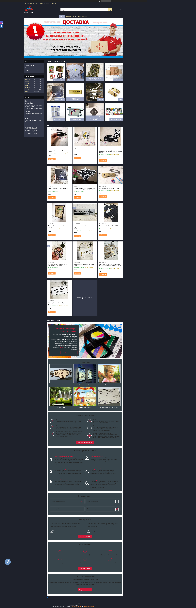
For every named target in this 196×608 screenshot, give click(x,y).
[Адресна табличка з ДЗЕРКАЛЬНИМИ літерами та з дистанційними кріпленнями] (59, 175)
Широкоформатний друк (77, 119)
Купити (52, 159)
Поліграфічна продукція (116, 119)
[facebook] (47, 597)
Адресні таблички (59, 99)
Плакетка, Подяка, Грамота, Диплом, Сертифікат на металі (57, 226)
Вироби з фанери (117, 79)
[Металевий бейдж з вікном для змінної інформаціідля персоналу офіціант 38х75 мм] (110, 250)
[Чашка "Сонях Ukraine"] (85, 136)
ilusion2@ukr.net (30, 102)
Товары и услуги (70, 16)
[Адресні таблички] (56, 92)
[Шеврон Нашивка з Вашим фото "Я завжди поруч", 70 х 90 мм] (59, 250)
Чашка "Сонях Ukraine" (80, 150)
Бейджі (120, 99)
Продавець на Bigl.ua (73, 605)
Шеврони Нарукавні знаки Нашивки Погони (94, 79)
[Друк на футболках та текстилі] (75, 72)
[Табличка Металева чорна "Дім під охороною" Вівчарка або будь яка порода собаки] (110, 136)
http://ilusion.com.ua (31, 100)
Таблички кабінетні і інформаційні (75, 99)
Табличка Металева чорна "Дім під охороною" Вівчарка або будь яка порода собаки (110, 151)
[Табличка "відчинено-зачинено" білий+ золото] (85, 250)
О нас (79, 16)
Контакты (84, 16)
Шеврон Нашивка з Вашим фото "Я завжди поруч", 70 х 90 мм (57, 265)
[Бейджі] (114, 92)
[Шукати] (110, 9)
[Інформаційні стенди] (56, 112)
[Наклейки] (95, 92)
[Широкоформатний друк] (75, 112)
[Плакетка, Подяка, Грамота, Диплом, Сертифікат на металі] (59, 212)
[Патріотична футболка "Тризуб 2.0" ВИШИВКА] (110, 212)
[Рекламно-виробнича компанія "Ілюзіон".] (41, 8)
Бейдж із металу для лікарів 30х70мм (109, 188)
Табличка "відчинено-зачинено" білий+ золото (84, 265)
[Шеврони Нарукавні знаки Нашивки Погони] (95, 72)
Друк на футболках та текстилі (76, 79)
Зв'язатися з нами (85, 568)
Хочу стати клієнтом (85, 589)
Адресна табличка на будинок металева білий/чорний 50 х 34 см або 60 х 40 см (84, 189)
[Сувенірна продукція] (56, 72)
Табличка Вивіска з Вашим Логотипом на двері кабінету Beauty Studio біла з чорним (59, 303)
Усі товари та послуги (84, 298)
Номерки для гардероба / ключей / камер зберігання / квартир (95, 118)
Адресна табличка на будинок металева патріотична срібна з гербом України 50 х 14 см (84, 227)
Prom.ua (81, 603)
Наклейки (100, 99)
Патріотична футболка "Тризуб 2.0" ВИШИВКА (108, 226)
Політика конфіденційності (88, 606)
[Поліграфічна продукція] (114, 112)
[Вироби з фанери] (114, 72)
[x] (49, 597)
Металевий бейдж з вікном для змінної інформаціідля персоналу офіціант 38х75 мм (110, 265)
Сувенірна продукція (59, 79)
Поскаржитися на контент (76, 606)
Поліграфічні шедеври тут (85, 442)
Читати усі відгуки (85, 536)
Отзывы (27, 70)
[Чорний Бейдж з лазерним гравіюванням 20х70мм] (59, 136)
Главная (62, 16)
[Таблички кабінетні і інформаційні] (75, 92)
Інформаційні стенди (58, 119)
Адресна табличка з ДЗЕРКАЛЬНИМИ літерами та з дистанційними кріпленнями (59, 189)
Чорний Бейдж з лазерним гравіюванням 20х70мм (58, 150)
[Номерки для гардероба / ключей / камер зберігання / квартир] (95, 112)
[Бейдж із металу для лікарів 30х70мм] (110, 175)
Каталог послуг (69, 352)
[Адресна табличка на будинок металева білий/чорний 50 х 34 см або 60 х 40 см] (85, 175)
